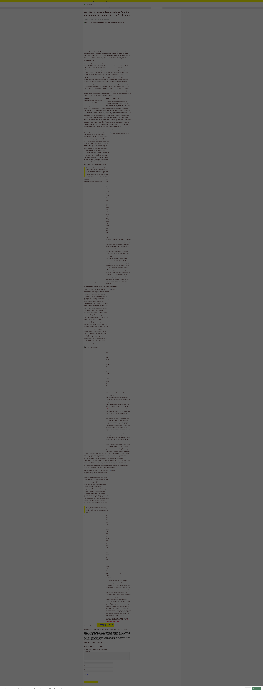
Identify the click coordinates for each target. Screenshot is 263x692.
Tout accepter (256, 688)
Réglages (248, 688)
